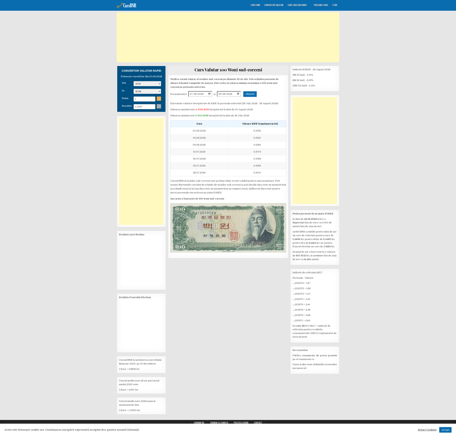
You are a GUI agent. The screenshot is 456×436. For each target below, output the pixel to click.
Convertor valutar (273, 5)
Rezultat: (127, 106)
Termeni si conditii (219, 422)
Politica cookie (241, 422)
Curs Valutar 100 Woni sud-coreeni (228, 69)
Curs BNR (255, 5)
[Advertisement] (228, 37)
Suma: (125, 98)
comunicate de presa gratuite (319, 355)
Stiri (334, 5)
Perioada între (178, 94)
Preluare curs (321, 5)
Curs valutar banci (297, 5)
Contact (258, 422)
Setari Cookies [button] (427, 429)
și (215, 94)
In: (123, 90)
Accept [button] (445, 430)
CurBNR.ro (199, 422)
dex (304, 364)
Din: (124, 82)
